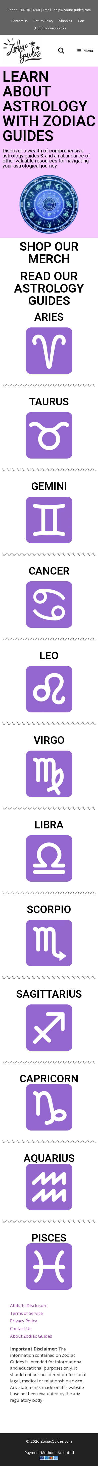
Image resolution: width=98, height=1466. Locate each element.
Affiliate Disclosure (28, 1305)
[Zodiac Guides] (23, 51)
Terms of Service (26, 1313)
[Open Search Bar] (61, 51)
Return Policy (43, 21)
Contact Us (19, 21)
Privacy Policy (23, 1321)
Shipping (65, 21)
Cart (81, 21)
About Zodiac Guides (50, 28)
